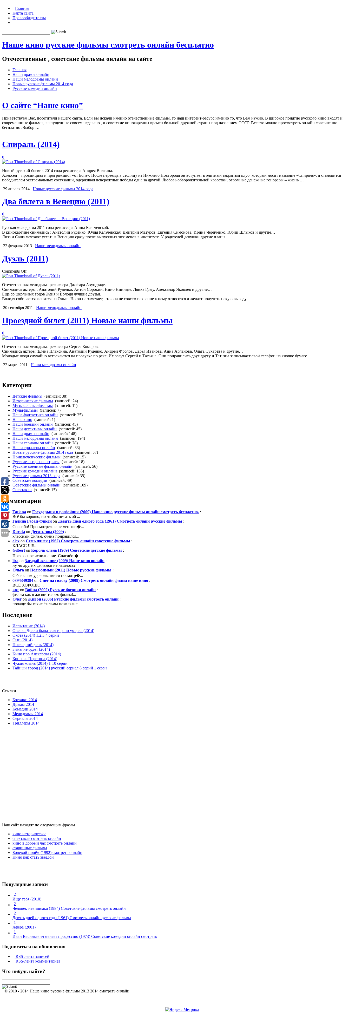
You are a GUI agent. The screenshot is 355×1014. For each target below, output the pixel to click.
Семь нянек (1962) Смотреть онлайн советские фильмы (78, 541)
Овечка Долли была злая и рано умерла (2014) (53, 630)
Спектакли (22, 490)
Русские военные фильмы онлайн (42, 466)
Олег (17, 599)
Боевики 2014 (24, 699)
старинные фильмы (29, 848)
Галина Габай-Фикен (32, 521)
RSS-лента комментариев (38, 961)
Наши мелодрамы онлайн (35, 79)
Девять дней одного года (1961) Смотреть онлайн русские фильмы (120, 521)
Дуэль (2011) (25, 258)
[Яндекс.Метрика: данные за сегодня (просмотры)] (182, 1009)
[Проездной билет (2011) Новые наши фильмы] (60, 337)
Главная (22, 8)
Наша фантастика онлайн (35, 415)
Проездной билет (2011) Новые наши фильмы (87, 320)
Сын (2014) (22, 640)
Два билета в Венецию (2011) (55, 201)
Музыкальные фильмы (32, 405)
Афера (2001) (24, 927)
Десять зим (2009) (47, 531)
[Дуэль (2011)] (31, 276)
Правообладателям (29, 18)
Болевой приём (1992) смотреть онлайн (47, 852)
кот (15, 590)
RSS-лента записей (32, 956)
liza (15, 560)
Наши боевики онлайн (32, 424)
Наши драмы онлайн (30, 74)
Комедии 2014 (25, 709)
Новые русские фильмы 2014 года (42, 84)
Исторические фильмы (32, 401)
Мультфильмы (25, 410)
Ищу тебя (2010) (26, 899)
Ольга (18, 570)
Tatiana (19, 512)
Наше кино (22, 419)
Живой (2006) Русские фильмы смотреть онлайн (73, 599)
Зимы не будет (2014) (31, 649)
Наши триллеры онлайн (33, 447)
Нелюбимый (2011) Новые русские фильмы (70, 570)
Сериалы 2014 (25, 718)
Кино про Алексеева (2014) (36, 654)
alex (15, 541)
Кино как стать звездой (33, 857)
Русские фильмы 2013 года (36, 475)
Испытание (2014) (28, 626)
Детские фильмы (27, 396)
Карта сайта (23, 13)
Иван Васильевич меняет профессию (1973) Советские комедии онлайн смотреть (84, 936)
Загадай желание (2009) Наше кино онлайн (64, 560)
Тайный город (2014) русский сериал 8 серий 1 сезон (59, 668)
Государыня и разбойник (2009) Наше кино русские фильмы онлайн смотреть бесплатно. (115, 512)
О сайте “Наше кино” (42, 105)
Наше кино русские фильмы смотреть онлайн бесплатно (108, 44)
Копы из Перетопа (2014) (34, 658)
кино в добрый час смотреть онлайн (44, 843)
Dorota (18, 531)
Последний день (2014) (33, 644)
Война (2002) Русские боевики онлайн (60, 590)
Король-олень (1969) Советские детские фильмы (77, 550)
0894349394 (22, 580)
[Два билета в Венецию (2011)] (46, 218)
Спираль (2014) (31, 144)
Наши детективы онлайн (34, 429)
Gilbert (18, 550)
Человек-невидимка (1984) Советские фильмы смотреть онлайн (69, 908)
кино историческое (29, 834)
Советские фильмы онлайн (36, 485)
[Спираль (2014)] (33, 162)
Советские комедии (29, 480)
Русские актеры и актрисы (36, 461)
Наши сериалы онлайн (32, 443)
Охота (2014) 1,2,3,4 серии (35, 635)
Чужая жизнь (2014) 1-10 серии (40, 663)
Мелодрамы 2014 (27, 714)
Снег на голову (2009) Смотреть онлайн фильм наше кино (94, 580)
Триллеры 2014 (26, 723)
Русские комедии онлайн (34, 88)
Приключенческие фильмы (36, 457)
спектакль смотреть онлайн (36, 838)
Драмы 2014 (23, 704)
